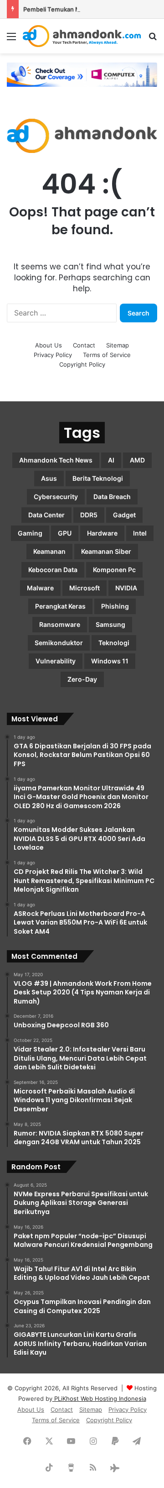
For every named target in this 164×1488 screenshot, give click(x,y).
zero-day (82, 679)
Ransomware (59, 624)
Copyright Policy (82, 364)
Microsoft (84, 588)
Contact (84, 345)
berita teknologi (97, 478)
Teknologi (113, 643)
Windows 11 (109, 661)
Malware (40, 588)
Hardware (102, 533)
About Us (48, 345)
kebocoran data (52, 569)
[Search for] (152, 39)
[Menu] (11, 39)
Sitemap (117, 345)
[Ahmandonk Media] (82, 36)
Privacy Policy (53, 354)
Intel (140, 533)
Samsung (110, 624)
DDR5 (88, 515)
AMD (137, 460)
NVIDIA (126, 588)
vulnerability (56, 661)
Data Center (46, 515)
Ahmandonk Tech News (55, 460)
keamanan (49, 551)
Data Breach (112, 496)
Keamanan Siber (106, 551)
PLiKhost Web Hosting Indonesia (99, 1398)
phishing (115, 606)
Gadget (124, 515)
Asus (49, 478)
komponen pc (114, 569)
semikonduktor (59, 643)
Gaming (30, 533)
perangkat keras (60, 606)
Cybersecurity (56, 496)
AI (111, 460)
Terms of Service (107, 354)
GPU (65, 533)
